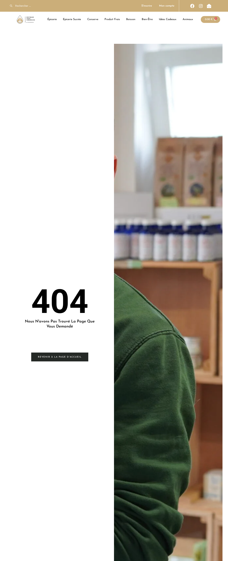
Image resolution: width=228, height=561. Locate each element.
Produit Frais (112, 19)
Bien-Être (147, 19)
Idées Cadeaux (167, 19)
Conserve (92, 19)
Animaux (188, 19)
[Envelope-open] (209, 6)
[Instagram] (201, 6)
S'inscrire (146, 6)
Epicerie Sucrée (72, 19)
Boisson (130, 19)
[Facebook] (192, 6)
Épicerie (52, 19)
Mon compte (166, 6)
